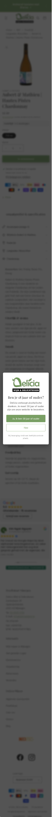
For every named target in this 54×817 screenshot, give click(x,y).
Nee (26, 427)
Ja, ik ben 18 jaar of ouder (25, 418)
